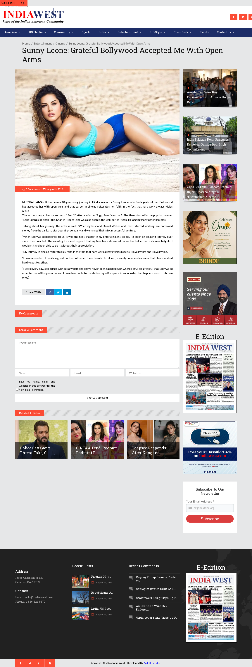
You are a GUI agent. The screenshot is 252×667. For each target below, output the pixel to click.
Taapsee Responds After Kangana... (149, 450)
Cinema (60, 43)
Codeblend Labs (151, 663)
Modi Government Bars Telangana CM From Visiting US (209, 147)
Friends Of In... (101, 576)
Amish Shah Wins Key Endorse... (151, 607)
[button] (210, 88)
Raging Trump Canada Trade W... (156, 578)
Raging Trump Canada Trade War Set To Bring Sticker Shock (209, 99)
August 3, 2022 (55, 189)
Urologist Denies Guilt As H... (156, 589)
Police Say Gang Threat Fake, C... (35, 450)
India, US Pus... (101, 608)
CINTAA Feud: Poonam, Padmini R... (97, 450)
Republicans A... (102, 592)
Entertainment (43, 43)
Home (26, 43)
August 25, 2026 (103, 582)
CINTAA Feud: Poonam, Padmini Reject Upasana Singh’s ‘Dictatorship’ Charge (209, 192)
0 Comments (33, 189)
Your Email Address (200, 502)
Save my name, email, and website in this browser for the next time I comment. (37, 385)
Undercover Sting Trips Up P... (156, 598)
